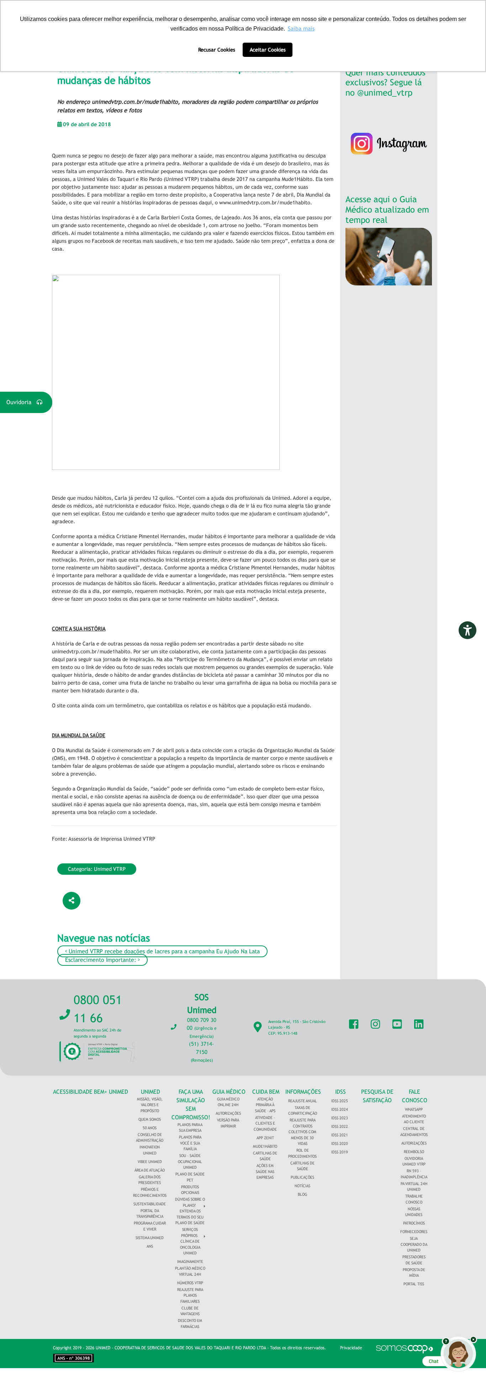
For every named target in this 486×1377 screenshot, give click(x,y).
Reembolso (414, 1152)
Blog (302, 1194)
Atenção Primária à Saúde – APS (265, 1105)
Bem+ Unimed (111, 1091)
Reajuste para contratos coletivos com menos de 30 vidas (302, 1132)
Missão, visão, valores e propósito (150, 1105)
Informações (303, 1091)
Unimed (150, 1091)
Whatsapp (414, 1109)
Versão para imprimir (228, 1123)
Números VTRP (190, 1283)
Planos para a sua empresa (190, 1128)
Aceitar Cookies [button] (268, 50)
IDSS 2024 (339, 1109)
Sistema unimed (150, 1238)
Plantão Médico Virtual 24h (190, 1271)
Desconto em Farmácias (190, 1323)
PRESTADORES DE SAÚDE (414, 1260)
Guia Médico (228, 1091)
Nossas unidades (413, 1212)
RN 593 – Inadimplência (414, 1174)
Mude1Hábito (265, 1146)
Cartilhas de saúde (302, 1166)
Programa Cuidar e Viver (150, 1226)
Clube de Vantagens (190, 1311)
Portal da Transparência (149, 1214)
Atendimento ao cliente (414, 1119)
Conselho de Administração (149, 1137)
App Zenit (265, 1138)
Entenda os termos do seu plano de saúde (190, 1217)
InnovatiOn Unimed (149, 1150)
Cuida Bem (265, 1091)
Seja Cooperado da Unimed (414, 1244)
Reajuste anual (302, 1101)
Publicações (302, 1177)
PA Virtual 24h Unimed (414, 1187)
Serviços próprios (189, 1232)
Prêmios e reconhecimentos (150, 1192)
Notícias (302, 1186)
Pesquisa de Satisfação (377, 1096)
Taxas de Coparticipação (302, 1110)
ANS (150, 1246)
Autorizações (228, 1113)
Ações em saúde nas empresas (265, 1171)
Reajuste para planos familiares (190, 1295)
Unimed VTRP (110, 869)
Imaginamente (190, 1261)
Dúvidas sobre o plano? (190, 1202)
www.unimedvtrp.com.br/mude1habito (264, 202)
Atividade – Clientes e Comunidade (265, 1123)
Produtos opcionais (190, 1190)
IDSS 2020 (339, 1143)
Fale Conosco (414, 1096)
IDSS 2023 (339, 1118)
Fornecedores (413, 1231)
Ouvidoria (21, 402)
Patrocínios (414, 1223)
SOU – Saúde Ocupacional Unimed (190, 1161)
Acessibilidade (73, 1091)
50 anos (150, 1128)
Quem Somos (149, 1119)
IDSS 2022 (339, 1126)
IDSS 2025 (339, 1101)
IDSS (340, 1091)
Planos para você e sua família (190, 1143)
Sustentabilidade (149, 1204)
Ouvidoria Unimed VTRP (414, 1161)
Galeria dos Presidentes (149, 1180)
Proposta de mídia (414, 1273)
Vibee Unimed (150, 1161)
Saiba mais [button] (301, 28)
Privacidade (351, 1347)
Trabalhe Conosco (414, 1199)
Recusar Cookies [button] (216, 50)
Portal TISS (413, 1284)
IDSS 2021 (339, 1135)
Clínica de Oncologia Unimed (190, 1247)
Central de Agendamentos (414, 1131)
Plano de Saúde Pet (190, 1177)
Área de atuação (149, 1170)
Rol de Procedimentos (302, 1153)
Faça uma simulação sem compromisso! (190, 1104)
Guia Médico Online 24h (228, 1102)
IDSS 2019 (339, 1152)
